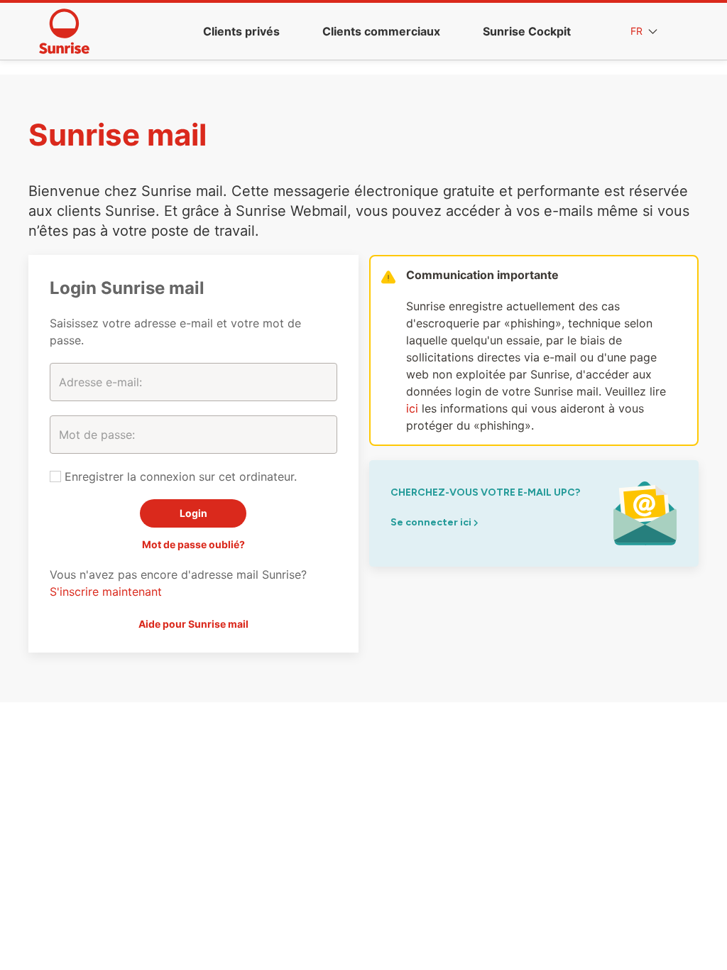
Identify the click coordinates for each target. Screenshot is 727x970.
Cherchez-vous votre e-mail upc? (485, 492)
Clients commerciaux (381, 31)
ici (412, 408)
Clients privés (241, 31)
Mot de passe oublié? (193, 544)
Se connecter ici (432, 522)
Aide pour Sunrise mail (193, 624)
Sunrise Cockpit (527, 31)
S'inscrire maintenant (106, 591)
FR (637, 31)
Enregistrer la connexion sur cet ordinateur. (179, 476)
